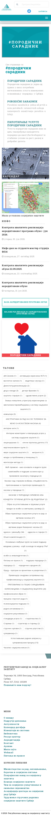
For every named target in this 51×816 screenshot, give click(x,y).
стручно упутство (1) (34, 628)
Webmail (8, 752)
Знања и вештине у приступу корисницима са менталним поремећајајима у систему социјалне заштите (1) (26, 404)
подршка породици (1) (36, 560)
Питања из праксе (14, 755)
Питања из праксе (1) (13, 560)
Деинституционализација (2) (16, 386)
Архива (8, 746)
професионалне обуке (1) (15, 594)
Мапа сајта (10, 749)
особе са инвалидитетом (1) (16, 555)
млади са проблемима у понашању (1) (21, 457)
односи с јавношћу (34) (14, 532)
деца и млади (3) (11, 390)
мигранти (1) (38, 452)
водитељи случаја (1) (34, 381)
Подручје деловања (15, 721)
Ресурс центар (12, 736)
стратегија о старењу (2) (29, 623)
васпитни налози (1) (13, 381)
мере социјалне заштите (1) (16, 452)
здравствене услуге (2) (36, 395)
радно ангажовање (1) (13, 608)
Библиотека (10, 733)
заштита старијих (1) (13, 395)
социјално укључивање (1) (15, 613)
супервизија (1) (10, 633)
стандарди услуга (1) (13, 618)
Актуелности (11, 724)
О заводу (9, 717)
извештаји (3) (10, 414)
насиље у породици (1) (14, 490)
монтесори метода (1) (13, 462)
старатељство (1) (33, 618)
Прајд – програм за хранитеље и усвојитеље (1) (25, 570)
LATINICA (42, 11)
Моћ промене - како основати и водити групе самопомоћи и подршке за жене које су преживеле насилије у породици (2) (26, 471)
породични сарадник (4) (29, 565)
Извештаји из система (16, 730)
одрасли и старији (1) (37, 532)
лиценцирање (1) (11, 442)
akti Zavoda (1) (10, 376)
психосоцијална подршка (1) (16, 604)
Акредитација (12, 740)
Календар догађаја (14, 727)
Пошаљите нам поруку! (17, 685)
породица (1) (9, 565)
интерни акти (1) (11, 428)
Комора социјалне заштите (19, 781)
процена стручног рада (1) (15, 599)
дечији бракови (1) (30, 390)
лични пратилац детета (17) (35, 442)
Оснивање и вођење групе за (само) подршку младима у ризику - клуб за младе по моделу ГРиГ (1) (25, 546)
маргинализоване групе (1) (16, 447)
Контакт (9, 743)
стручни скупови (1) (12, 628)
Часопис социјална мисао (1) (16, 647)
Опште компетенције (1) (14, 537)
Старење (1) (9, 623)
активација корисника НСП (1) (33, 376)
